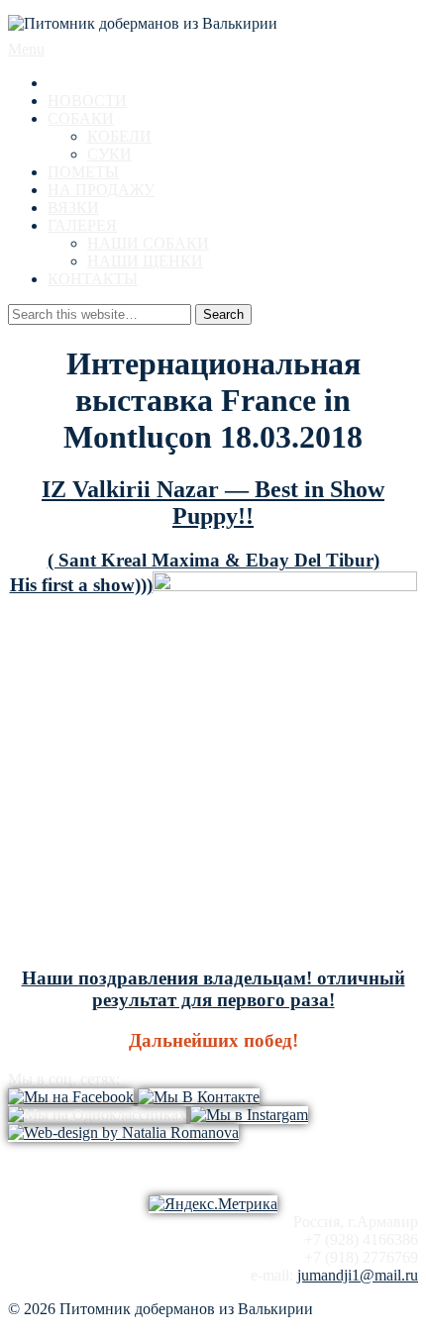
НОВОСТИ (87, 100)
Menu (26, 49)
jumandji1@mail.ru (357, 1275)
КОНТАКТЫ (93, 278)
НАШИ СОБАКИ (148, 243)
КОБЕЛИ (119, 136)
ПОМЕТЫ (83, 171)
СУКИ (109, 154)
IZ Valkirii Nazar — (148, 489)
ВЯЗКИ (73, 207)
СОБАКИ (81, 118)
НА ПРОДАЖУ (101, 189)
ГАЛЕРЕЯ (82, 225)
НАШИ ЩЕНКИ (145, 261)
